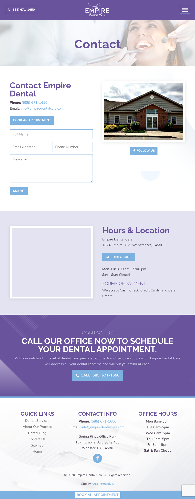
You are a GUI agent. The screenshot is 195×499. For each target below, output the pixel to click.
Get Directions (118, 257)
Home (37, 451)
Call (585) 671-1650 (100, 375)
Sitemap (37, 445)
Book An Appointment (97, 494)
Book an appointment (32, 120)
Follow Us (146, 151)
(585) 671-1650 (23, 10)
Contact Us (37, 439)
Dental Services (37, 420)
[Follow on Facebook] (97, 458)
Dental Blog (37, 433)
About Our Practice (37, 426)
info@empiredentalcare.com (42, 108)
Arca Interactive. (103, 484)
